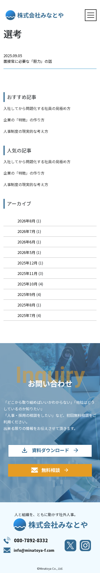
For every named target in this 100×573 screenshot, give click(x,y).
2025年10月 (27, 284)
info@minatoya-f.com (34, 550)
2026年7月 (26, 231)
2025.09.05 (12, 55)
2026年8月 (26, 221)
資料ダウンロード (50, 450)
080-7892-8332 (31, 540)
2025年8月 (26, 305)
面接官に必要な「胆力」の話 (27, 61)
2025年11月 (27, 273)
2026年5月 (26, 252)
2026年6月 (26, 242)
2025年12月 (27, 263)
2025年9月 (26, 294)
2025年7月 (26, 315)
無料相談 (50, 470)
